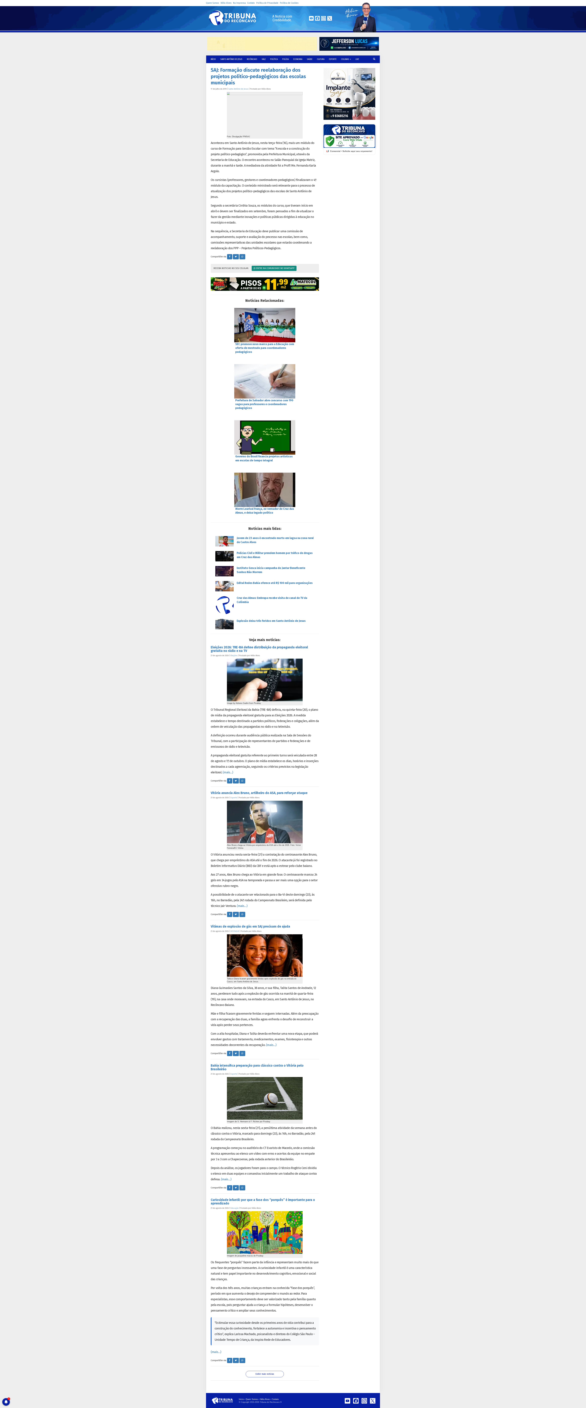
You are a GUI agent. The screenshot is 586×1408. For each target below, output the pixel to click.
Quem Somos (212, 3)
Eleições (234, 655)
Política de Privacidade (267, 3)
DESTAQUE (234, 931)
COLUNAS (345, 59)
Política (274, 59)
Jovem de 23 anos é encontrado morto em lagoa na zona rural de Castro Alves (275, 540)
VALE (264, 59)
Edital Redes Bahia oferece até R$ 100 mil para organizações (275, 583)
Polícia (285, 59)
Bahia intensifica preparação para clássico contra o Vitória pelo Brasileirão (257, 1067)
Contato (251, 3)
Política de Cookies (289, 3)
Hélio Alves (226, 3)
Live (357, 59)
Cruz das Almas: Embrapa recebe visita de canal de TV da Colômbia (272, 600)
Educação (234, 1208)
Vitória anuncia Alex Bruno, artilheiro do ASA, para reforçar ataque (259, 793)
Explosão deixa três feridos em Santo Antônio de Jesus (271, 621)
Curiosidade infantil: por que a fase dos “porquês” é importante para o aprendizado (263, 1201)
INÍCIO (213, 59)
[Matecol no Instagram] (265, 284)
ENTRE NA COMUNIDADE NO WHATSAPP (275, 268)
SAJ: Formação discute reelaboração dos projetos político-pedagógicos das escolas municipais (258, 76)
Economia (297, 59)
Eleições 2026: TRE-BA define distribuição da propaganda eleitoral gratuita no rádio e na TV (259, 649)
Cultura (320, 59)
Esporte (332, 59)
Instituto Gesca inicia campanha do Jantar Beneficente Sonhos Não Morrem (271, 570)
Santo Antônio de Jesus (231, 59)
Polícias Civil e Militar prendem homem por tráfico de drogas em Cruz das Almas (275, 555)
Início (241, 1399)
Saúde (309, 59)
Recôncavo (252, 59)
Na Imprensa (239, 3)
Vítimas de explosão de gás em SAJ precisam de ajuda (250, 926)
